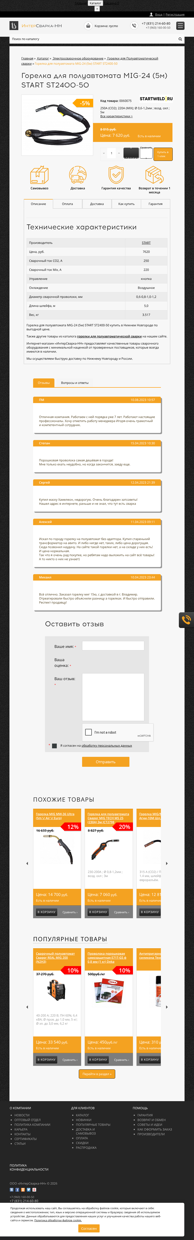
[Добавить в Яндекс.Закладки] (34, 1190)
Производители (151, 1134)
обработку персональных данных (107, 745)
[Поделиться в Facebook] (17, 1190)
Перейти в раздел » (97, 1074)
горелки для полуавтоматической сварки (109, 336)
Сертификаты (25, 1139)
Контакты (22, 1134)
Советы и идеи (149, 1124)
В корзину (131, 153)
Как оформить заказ (154, 1129)
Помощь (140, 1108)
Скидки (82, 1143)
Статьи (20, 1143)
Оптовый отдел (27, 1120)
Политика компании (32, 1124)
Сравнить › (69, 912)
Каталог (82, 1115)
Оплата (82, 1138)
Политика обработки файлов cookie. (58, 1220)
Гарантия (145, 1115)
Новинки (84, 1120)
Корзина (111, 3)
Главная (81, 3)
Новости (22, 1115)
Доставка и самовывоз (86, 1131)
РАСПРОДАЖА (86, 1147)
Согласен (89, 1228)
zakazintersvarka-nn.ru (27, 13)
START (146, 243)
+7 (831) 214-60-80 (156, 23)
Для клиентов (83, 1108)
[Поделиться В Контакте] (11, 1190)
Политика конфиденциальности (29, 1167)
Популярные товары (70, 939)
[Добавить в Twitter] (29, 1190)
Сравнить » (146, 153)
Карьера (20, 1129)
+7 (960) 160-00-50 (158, 28)
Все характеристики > (116, 116)
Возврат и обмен (151, 1120)
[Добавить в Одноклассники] (23, 1190)
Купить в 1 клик (162, 154)
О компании (20, 1108)
